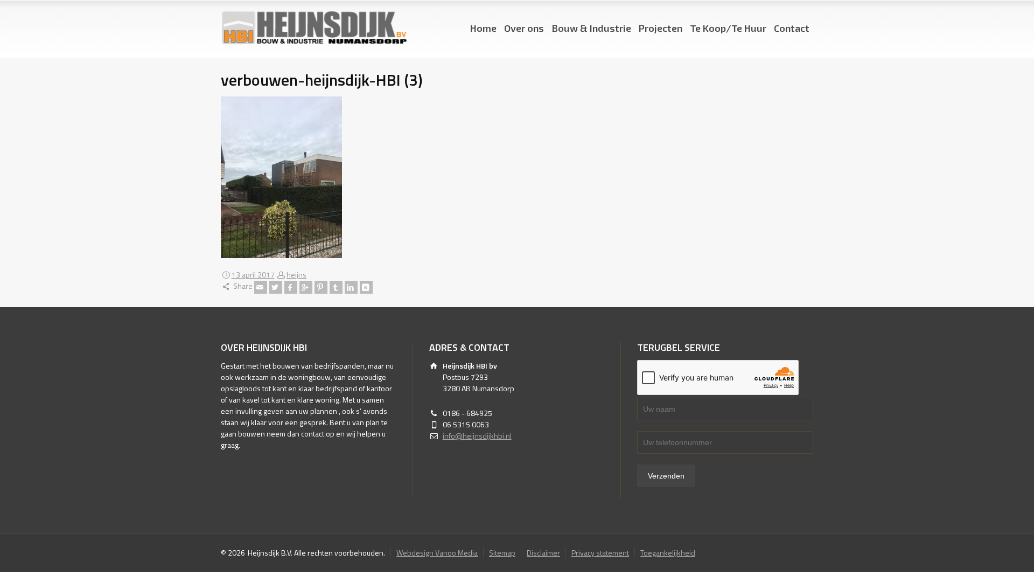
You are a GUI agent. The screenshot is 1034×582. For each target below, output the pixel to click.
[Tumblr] (336, 287)
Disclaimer (543, 552)
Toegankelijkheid (667, 552)
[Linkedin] (351, 287)
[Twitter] (275, 287)
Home (483, 28)
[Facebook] (290, 287)
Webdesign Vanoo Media (437, 552)
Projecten (660, 28)
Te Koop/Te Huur (728, 28)
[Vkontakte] (366, 287)
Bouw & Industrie (591, 28)
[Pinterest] (321, 287)
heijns (296, 274)
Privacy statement (600, 552)
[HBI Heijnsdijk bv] (314, 28)
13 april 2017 (253, 274)
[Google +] (305, 287)
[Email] (260, 287)
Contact (791, 28)
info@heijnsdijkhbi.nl (477, 435)
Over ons (524, 28)
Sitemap (502, 552)
